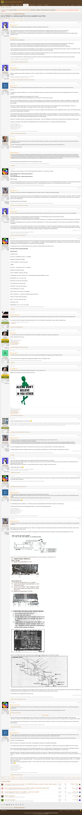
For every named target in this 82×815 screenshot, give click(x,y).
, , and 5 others (19, 699)
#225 (80, 168)
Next (22, 20)
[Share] (77, 22)
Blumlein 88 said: (14, 152)
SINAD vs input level (10, 796)
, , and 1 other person (23, 79)
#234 (80, 435)
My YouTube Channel (14, 344)
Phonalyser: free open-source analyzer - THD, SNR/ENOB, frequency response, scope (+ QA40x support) (31, 784)
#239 (80, 702)
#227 (80, 208)
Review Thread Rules (14, 342)
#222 (80, 65)
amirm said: (13, 85)
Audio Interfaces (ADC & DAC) (19, 797)
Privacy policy (73, 810)
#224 (80, 136)
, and (19, 235)
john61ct (76, 789)
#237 (80, 489)
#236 (80, 475)
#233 (80, 418)
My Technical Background (14, 343)
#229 (80, 312)
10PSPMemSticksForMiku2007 (72, 793)
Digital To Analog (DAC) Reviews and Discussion (21, 789)
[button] (36, 5)
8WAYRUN (47, 813)
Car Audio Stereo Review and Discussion (21, 793)
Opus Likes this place (10, 800)
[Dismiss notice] (80, 10)
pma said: (13, 332)
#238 (80, 518)
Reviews (12, 5)
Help (78, 810)
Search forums (8, 7)
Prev (3, 20)
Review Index (19, 5)
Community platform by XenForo (34, 812)
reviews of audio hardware (23, 10)
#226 (80, 188)
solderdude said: (14, 437)
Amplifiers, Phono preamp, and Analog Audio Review (24, 801)
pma (2, 17)
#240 (80, 730)
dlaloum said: (13, 25)
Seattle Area (7, 347)
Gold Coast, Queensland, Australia (6, 202)
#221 (80, 22)
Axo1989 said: (13, 368)
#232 (80, 365)
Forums (26, 5)
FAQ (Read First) (5, 5)
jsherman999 (7, 801)
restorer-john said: (14, 314)
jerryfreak (6, 797)
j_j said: (12, 139)
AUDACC (6, 789)
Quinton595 (7, 793)
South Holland (6, 36)
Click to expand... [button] (45, 715)
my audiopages (13, 323)
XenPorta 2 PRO (36, 813)
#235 (80, 458)
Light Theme (4, 810)
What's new (32, 5)
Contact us (61, 810)
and (16, 472)
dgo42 (6, 785)
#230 (80, 330)
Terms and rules (67, 810)
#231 (80, 350)
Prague (7, 327)
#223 (80, 83)
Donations (39, 5)
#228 (80, 238)
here (59, 10)
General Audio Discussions (17, 785)
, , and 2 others (20, 62)
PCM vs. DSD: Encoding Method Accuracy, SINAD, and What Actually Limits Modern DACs (27, 788)
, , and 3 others (19, 133)
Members (46, 5)
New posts (3, 7)
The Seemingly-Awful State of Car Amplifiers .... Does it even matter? (22, 792)
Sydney (7, 362)
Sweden (7, 432)
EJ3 (77, 800)
